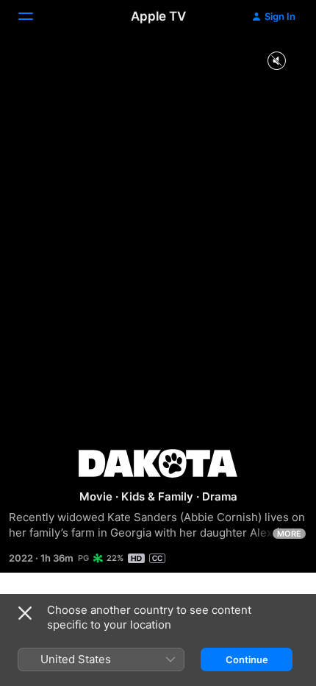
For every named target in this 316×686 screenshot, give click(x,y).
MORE (289, 533)
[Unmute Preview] (276, 61)
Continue (247, 659)
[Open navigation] (34, 16)
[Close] (25, 613)
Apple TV (158, 16)
